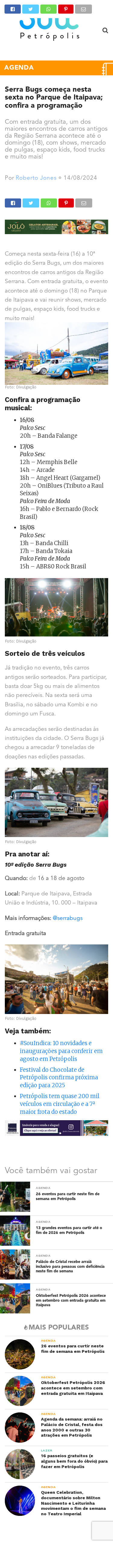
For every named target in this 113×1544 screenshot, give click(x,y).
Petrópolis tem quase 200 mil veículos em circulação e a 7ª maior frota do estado (59, 1104)
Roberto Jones (36, 178)
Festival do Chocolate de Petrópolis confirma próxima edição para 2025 (59, 1077)
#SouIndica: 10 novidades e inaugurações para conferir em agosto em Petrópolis (61, 1051)
